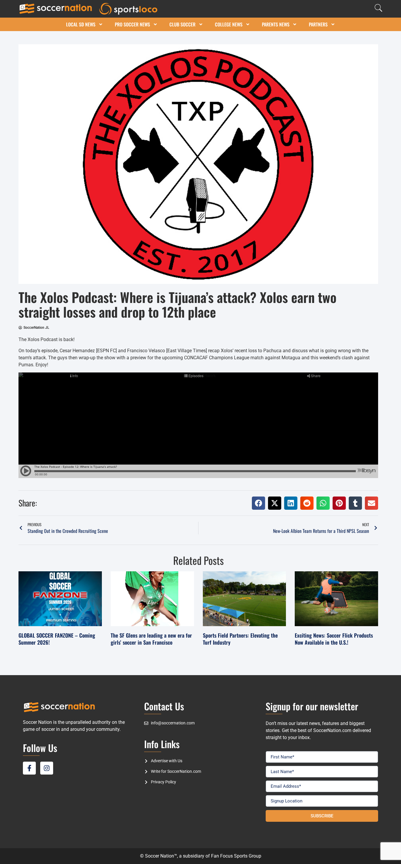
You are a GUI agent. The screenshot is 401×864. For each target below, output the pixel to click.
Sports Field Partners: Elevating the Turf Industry (240, 638)
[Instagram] (46, 768)
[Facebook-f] (29, 768)
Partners (318, 24)
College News (228, 24)
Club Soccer (182, 24)
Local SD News (80, 24)
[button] (258, 503)
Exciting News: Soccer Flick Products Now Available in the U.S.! (334, 638)
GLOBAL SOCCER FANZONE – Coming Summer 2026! (56, 638)
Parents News (275, 24)
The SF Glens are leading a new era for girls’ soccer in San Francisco (151, 638)
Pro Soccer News (132, 24)
